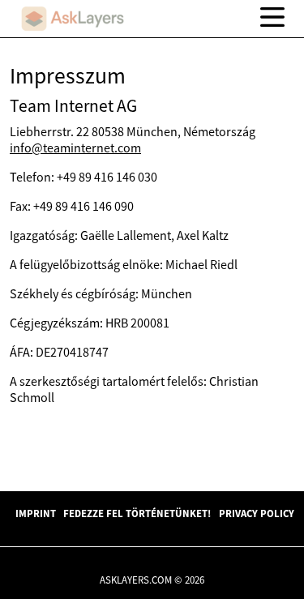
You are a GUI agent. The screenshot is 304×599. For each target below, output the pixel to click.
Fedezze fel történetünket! (137, 513)
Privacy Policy (256, 513)
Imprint (35, 513)
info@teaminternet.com (75, 147)
